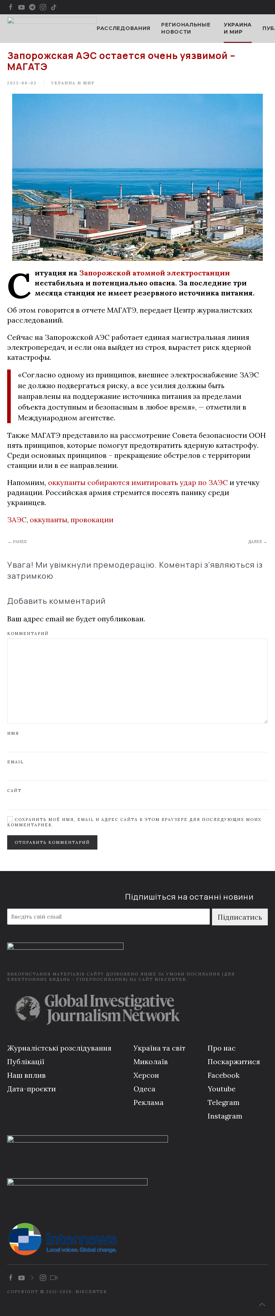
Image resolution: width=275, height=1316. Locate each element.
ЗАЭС (16, 519)
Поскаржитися (234, 1061)
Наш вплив (26, 1075)
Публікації (25, 1061)
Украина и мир (238, 28)
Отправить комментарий (52, 842)
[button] (262, 1304)
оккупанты (48, 519)
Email (15, 761)
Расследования (123, 28)
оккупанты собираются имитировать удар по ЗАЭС (138, 482)
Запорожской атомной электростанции (154, 272)
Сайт (14, 790)
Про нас (222, 1047)
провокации (92, 519)
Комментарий (28, 633)
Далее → (257, 541)
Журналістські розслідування (59, 1047)
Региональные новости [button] (185, 28)
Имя (13, 733)
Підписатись (240, 917)
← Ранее (17, 541)
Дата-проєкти (31, 1088)
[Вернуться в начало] (52, 28)
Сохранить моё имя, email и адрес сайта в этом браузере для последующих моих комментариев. (134, 822)
